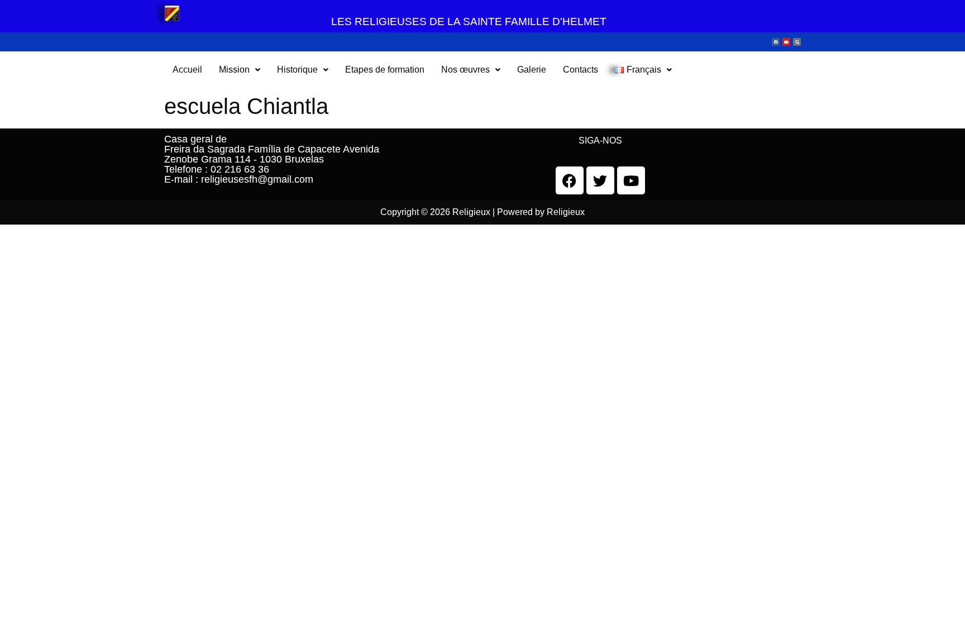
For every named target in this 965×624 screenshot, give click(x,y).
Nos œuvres (465, 69)
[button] (240, 70)
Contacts (580, 69)
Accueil (187, 69)
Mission (234, 69)
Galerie (531, 69)
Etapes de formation (384, 69)
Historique (297, 69)
